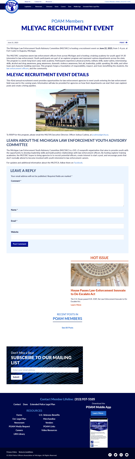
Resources (49, 2)
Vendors (49, 422)
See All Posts (67, 327)
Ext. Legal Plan (19, 418)
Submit (16, 377)
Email (14, 221)
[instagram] (121, 455)
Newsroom (38, 6)
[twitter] (115, 455)
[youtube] (126, 455)
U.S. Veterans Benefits (49, 414)
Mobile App (77, 6)
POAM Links (49, 426)
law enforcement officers (18, 68)
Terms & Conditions (26, 452)
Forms (56, 6)
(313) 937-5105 (125, 2)
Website (14, 232)
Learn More (76, 304)
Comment (16, 181)
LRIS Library (19, 433)
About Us (27, 2)
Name (14, 210)
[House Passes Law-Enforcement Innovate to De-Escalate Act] (99, 274)
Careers (63, 6)
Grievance (49, 6)
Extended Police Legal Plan (91, 6)
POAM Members (67, 21)
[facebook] (110, 455)
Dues (69, 6)
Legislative (28, 6)
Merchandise (49, 418)
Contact (17, 404)
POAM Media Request (19, 426)
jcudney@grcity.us (100, 134)
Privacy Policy (12, 452)
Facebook (78, 162)
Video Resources (49, 430)
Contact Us (38, 2)
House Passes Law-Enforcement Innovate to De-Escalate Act (98, 292)
